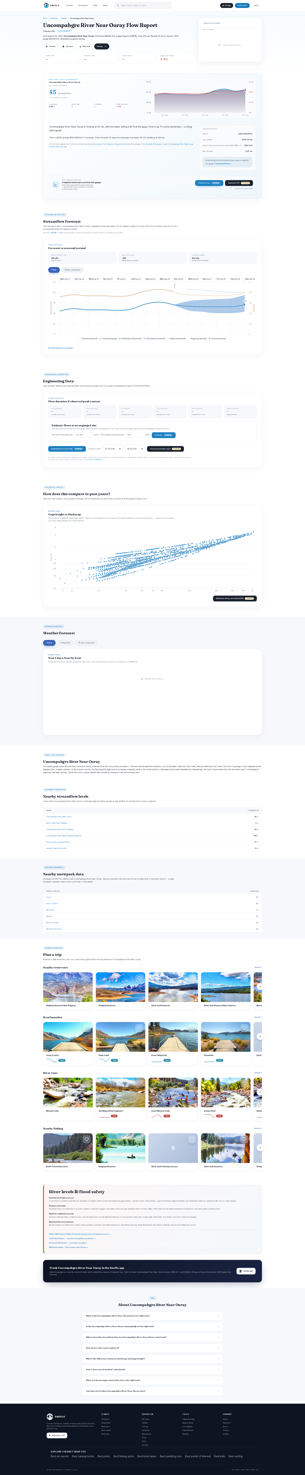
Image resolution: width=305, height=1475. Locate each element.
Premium (226, 1423)
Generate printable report (165, 449)
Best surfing (236, 1456)
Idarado (49, 916)
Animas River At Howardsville (58, 842)
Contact (226, 1434)
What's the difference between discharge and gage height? (115, 1359)
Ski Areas (145, 1419)
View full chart (208, 183)
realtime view (95, 144)
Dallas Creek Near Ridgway (56, 823)
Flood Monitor (187, 1430)
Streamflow (54, 18)
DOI (257, 1470)
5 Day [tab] (54, 270)
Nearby (100, 46)
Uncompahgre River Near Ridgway (59, 829)
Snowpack (105, 1419)
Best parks (104, 1456)
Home (45, 18)
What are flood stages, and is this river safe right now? (113, 1380)
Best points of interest (198, 1456)
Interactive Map (188, 1419)
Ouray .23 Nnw (52, 903)
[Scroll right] (260, 986)
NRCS (248, 1470)
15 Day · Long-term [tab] (72, 270)
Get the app (246, 1271)
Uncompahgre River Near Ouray (58, 817)
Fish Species (187, 1426)
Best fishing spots (123, 1456)
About (225, 1419)
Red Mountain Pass (53, 929)
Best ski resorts (60, 1456)
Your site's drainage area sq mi (75, 435)
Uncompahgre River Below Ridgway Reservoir (64, 836)
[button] (87, 978)
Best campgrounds (83, 1456)
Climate (69, 5)
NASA (253, 1470)
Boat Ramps (146, 1434)
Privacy (226, 1430)
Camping (145, 1430)
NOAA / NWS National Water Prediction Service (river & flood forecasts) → (79, 1234)
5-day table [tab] (65, 643)
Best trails (219, 1456)
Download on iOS (58, 1435)
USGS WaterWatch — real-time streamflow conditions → (72, 1238)
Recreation (83, 5)
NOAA (243, 1470)
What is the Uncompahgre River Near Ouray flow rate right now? (118, 1316)
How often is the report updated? (102, 1348)
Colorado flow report (153, 144)
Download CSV (238, 183)
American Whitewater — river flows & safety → (68, 1243)
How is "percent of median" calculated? (105, 1369)
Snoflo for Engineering (95, 459)
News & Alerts (187, 1423)
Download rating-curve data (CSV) (234, 598)
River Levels (106, 1430)
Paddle (144, 1423)
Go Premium (242, 5)
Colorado (64, 18)
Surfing (145, 1445)
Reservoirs (105, 1426)
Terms (225, 1426)
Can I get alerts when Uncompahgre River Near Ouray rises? (116, 1391)
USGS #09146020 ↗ (64, 31)
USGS (237, 1470)
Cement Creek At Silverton (56, 848)
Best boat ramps (146, 1456)
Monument (50, 910)
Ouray (48, 897)
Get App (228, 5)
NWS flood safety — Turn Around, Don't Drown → (68, 1247)
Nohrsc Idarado (52, 923)
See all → (258, 967)
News (105, 5)
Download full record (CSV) (66, 449)
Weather (185, 1434)
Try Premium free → (222, 164)
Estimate (163, 435)
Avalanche (105, 1434)
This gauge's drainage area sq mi (125, 435)
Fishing (145, 1426)
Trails (144, 1441)
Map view (85, 46)
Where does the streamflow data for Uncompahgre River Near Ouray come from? (126, 1337)
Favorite (50, 46)
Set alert (69, 46)
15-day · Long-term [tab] (86, 643)
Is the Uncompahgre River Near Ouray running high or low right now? (120, 1326)
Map (95, 5)
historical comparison (115, 144)
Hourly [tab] (49, 643)
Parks (144, 1438)
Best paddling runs (171, 1456)
